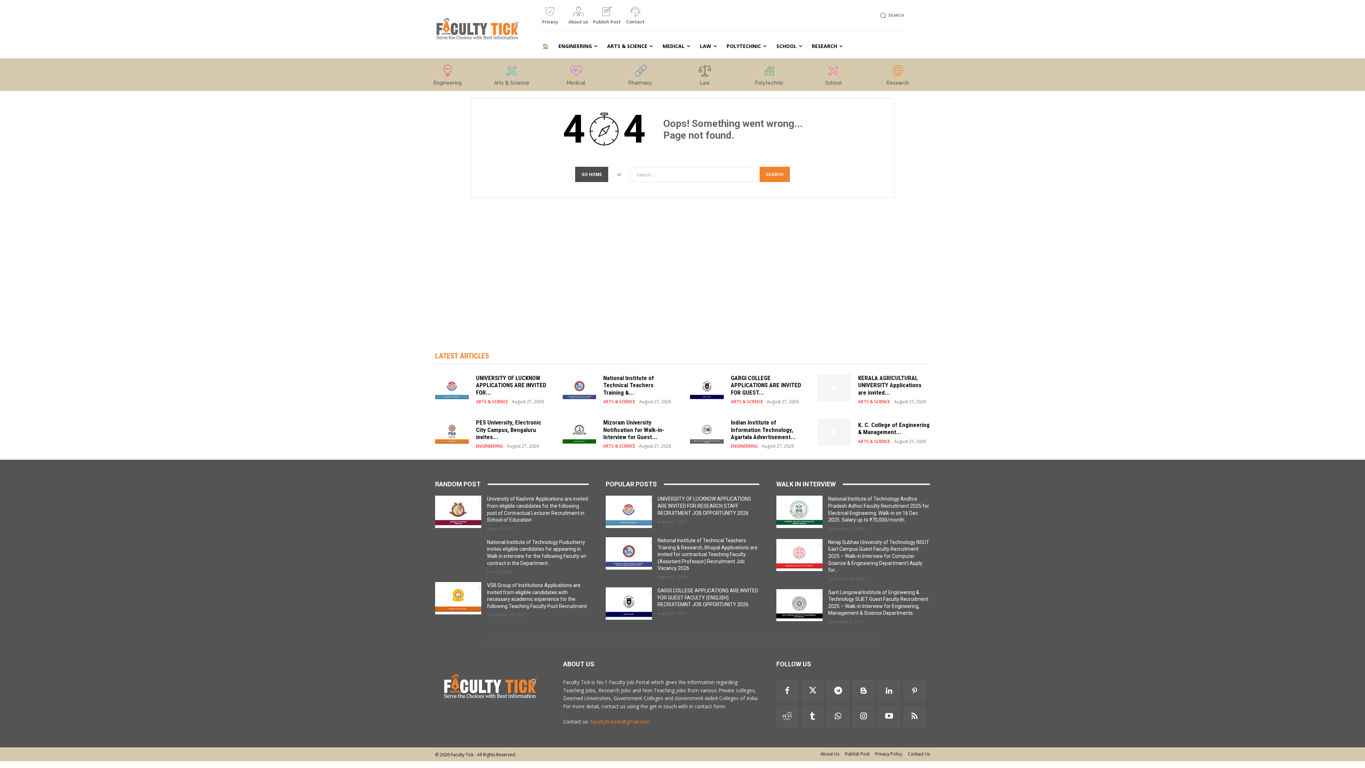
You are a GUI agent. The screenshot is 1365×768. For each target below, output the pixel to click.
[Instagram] (864, 717)
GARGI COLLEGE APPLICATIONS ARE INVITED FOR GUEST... (766, 385)
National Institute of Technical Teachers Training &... (628, 385)
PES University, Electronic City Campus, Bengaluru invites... (508, 430)
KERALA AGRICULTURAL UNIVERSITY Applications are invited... (889, 385)
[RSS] (915, 717)
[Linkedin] (889, 691)
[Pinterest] (915, 691)
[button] (891, 15)
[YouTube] (889, 717)
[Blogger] (864, 691)
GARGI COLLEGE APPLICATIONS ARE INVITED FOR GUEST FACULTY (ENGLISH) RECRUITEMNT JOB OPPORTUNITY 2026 (708, 597)
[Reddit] (787, 717)
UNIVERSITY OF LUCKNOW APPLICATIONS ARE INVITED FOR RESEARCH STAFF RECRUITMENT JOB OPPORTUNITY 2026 (704, 506)
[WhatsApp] (838, 717)
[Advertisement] (682, 267)
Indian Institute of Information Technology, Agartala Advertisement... (763, 430)
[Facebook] (787, 691)
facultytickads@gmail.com (620, 721)
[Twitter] (813, 691)
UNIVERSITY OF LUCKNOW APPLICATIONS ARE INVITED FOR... (511, 385)
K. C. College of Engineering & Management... (894, 428)
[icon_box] (550, 18)
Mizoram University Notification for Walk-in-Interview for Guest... (633, 430)
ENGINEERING (489, 446)
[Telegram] (838, 691)
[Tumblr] (813, 717)
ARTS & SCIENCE (492, 402)
